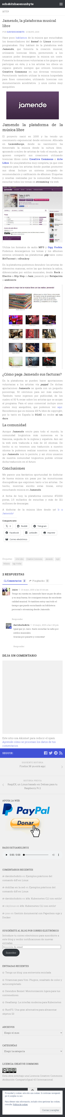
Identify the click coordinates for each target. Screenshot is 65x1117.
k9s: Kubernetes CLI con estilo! (44, 898)
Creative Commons (34, 559)
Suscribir (11, 952)
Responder (17, 619)
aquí (59, 407)
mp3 (58, 559)
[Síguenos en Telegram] (56, 753)
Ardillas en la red (15, 887)
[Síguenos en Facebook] (45, 753)
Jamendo (49, 559)
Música (6, 563)
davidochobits (15, 31)
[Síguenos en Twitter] (51, 753)
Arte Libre (19, 559)
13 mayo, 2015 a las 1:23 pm (46, 625)
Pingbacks (40, 580)
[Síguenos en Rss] (61, 753)
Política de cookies (20, 1104)
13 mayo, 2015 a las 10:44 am (34, 589)
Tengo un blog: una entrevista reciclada (28, 972)
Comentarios (16, 580)
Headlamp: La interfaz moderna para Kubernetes (33, 1002)
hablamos (21, 37)
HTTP (5, 11)
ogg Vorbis (17, 563)
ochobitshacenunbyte (18, 4)
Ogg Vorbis (55, 247)
